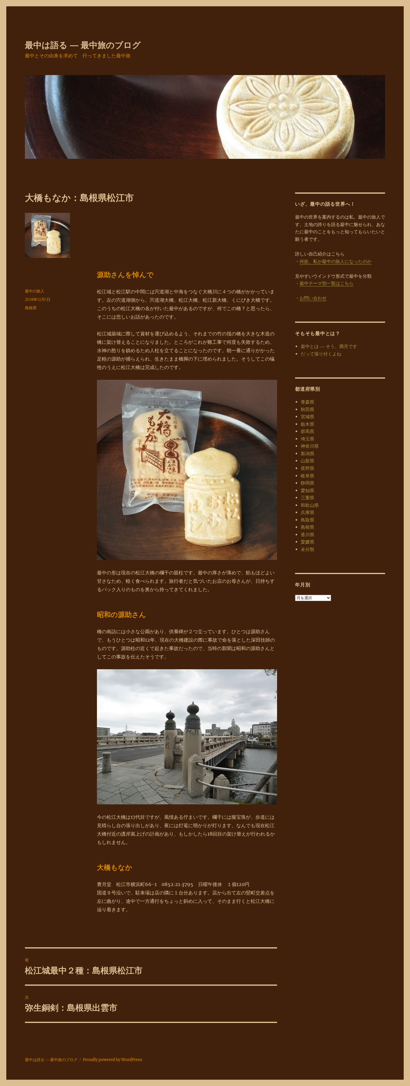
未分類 (307, 549)
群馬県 (307, 431)
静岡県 (307, 483)
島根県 (31, 307)
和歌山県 (310, 505)
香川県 (307, 534)
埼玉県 (307, 439)
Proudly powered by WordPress (112, 1059)
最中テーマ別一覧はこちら (327, 283)
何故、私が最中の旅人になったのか (336, 261)
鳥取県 (307, 520)
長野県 (307, 468)
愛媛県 (307, 542)
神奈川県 (310, 446)
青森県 (307, 402)
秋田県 (307, 409)
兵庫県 (307, 512)
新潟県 (307, 453)
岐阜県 (307, 476)
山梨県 (307, 461)
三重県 (307, 498)
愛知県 (307, 490)
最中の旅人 (34, 291)
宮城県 (307, 416)
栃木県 (307, 424)
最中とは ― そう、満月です (329, 346)
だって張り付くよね (321, 354)
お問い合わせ (313, 298)
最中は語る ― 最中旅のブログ (83, 45)
